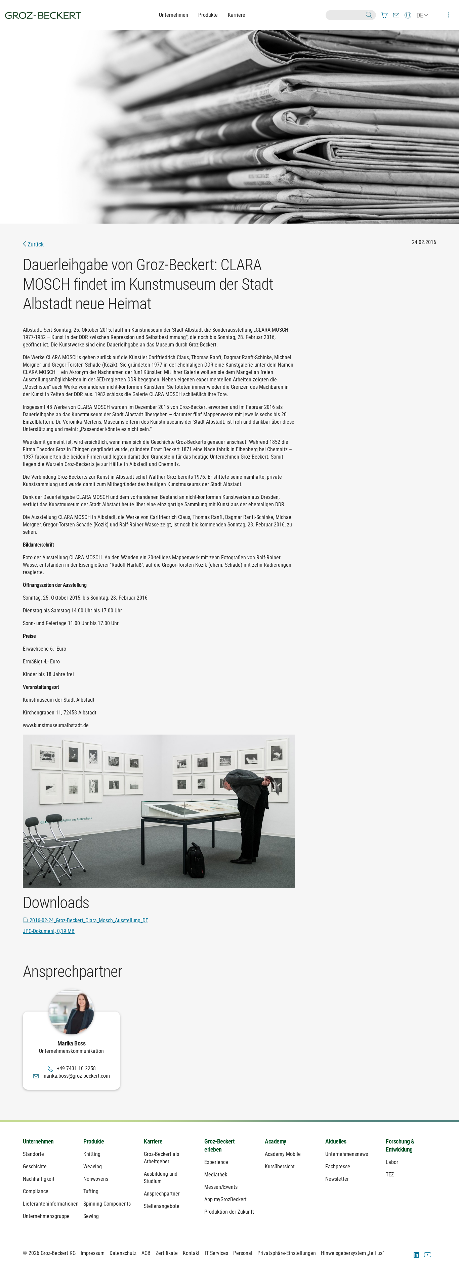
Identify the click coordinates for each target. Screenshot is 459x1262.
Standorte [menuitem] (33, 1154)
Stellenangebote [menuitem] (161, 1206)
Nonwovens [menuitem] (95, 1179)
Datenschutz (123, 1253)
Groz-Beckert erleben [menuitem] (219, 1145)
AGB (146, 1253)
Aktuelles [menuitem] (335, 1141)
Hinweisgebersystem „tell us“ (352, 1253)
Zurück (35, 244)
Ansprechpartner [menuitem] (162, 1193)
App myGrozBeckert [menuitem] (225, 1199)
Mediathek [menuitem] (215, 1174)
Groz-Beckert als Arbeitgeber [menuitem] (161, 1158)
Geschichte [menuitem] (35, 1166)
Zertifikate (167, 1253)
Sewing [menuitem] (91, 1216)
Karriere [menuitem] (153, 1141)
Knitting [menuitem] (91, 1154)
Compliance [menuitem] (35, 1191)
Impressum (93, 1253)
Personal (242, 1253)
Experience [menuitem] (216, 1162)
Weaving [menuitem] (92, 1166)
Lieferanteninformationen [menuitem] (48, 1204)
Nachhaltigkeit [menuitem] (38, 1179)
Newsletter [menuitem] (337, 1179)
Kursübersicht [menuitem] (280, 1166)
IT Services (216, 1253)
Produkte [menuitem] (93, 1141)
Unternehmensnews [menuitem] (346, 1154)
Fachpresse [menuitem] (337, 1166)
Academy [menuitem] (275, 1141)
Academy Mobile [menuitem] (283, 1154)
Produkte (208, 15)
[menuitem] (384, 15)
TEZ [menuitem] (390, 1174)
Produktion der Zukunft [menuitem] (229, 1212)
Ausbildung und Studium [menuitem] (160, 1177)
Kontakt (191, 1253)
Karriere (236, 15)
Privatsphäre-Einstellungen (286, 1253)
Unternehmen (173, 15)
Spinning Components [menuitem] (107, 1204)
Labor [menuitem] (392, 1162)
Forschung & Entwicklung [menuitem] (400, 1145)
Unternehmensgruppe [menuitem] (46, 1216)
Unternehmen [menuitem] (38, 1141)
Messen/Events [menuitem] (221, 1187)
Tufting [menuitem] (90, 1191)
